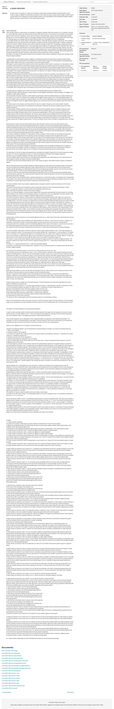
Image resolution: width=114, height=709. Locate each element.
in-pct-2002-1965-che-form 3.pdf (10, 680)
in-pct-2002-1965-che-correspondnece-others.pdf (15, 660)
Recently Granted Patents (24, 2)
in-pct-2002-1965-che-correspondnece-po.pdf (14, 663)
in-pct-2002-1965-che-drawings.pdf (11, 670)
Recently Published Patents (40, 2)
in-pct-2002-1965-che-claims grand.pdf (12, 658)
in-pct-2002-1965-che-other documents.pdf (13, 685)
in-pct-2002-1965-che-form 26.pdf (11, 678)
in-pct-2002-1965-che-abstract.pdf (11, 653)
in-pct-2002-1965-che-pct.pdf (9, 688)
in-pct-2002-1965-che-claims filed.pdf (11, 655)
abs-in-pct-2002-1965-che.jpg (9, 650)
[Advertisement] (38, 25)
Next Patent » (71, 692)
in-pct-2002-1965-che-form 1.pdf (10, 673)
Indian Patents (8, 1)
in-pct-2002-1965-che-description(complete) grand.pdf (16, 668)
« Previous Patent (6, 692)
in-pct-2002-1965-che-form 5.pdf (10, 683)
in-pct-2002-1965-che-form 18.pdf (11, 675)
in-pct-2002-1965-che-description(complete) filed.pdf (15, 665)
